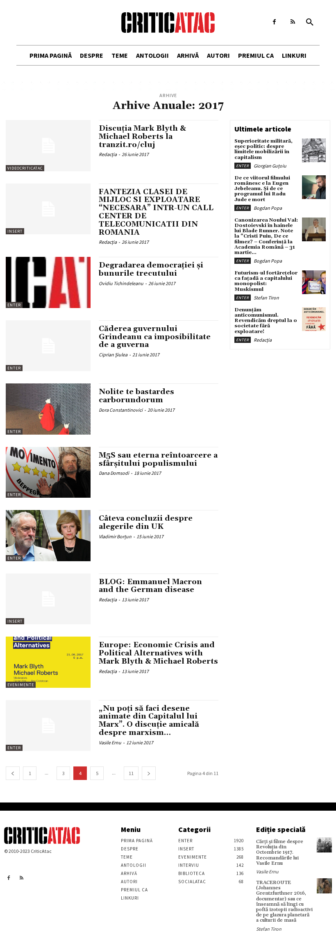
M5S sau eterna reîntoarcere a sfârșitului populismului (158, 459)
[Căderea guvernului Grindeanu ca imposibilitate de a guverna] (48, 345)
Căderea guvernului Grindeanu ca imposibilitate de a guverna (155, 337)
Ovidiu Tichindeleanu (121, 283)
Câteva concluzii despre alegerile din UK (146, 522)
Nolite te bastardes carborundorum (136, 396)
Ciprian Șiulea (113, 354)
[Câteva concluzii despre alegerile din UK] (48, 535)
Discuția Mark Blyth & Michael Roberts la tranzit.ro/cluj (142, 137)
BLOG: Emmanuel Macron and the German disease (150, 586)
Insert (15, 231)
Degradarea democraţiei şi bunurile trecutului (151, 269)
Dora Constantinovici (121, 410)
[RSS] (293, 22)
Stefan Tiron (266, 298)
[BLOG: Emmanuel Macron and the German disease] (48, 599)
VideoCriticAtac (25, 168)
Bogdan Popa (268, 208)
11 (131, 773)
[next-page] (149, 773)
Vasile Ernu (110, 742)
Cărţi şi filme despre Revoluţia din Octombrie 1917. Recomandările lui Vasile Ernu (279, 852)
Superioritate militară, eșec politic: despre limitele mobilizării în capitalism (263, 149)
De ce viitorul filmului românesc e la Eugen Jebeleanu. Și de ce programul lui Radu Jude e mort (262, 189)
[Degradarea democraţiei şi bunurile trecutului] (48, 282)
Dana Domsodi (114, 473)
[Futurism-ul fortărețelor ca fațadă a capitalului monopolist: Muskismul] (314, 282)
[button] (310, 22)
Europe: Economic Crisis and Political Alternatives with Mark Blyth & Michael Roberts (158, 653)
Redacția (108, 154)
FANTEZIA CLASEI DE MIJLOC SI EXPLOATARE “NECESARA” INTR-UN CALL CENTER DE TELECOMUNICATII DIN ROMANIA (156, 212)
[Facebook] (274, 22)
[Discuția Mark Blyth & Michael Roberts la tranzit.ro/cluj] (48, 145)
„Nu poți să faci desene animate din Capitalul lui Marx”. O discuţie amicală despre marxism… (149, 720)
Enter (14, 305)
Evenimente (20, 684)
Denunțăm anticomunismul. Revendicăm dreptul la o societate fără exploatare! (265, 321)
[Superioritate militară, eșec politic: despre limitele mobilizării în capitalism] (314, 150)
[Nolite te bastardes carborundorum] (48, 408)
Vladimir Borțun (115, 536)
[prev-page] (13, 773)
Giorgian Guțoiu (270, 166)
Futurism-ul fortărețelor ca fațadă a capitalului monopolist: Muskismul (265, 281)
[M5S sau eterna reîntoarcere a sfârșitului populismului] (48, 472)
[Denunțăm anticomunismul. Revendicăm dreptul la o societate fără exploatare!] (314, 319)
